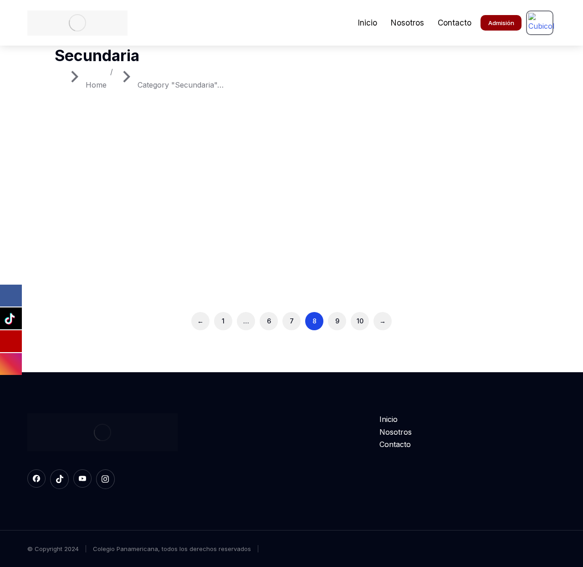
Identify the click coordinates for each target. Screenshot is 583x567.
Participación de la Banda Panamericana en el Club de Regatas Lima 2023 (97, 249)
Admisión (501, 22)
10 (360, 321)
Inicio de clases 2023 (444, 236)
